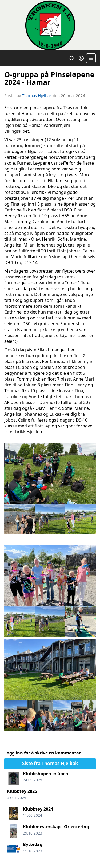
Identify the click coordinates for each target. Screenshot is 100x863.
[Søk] (72, 58)
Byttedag (32, 844)
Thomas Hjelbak (37, 95)
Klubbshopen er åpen (45, 774)
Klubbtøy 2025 (22, 791)
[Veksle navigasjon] (91, 58)
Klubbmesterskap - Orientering (56, 826)
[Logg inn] (81, 58)
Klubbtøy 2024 (38, 809)
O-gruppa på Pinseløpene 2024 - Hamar (49, 78)
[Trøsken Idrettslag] (50, 25)
